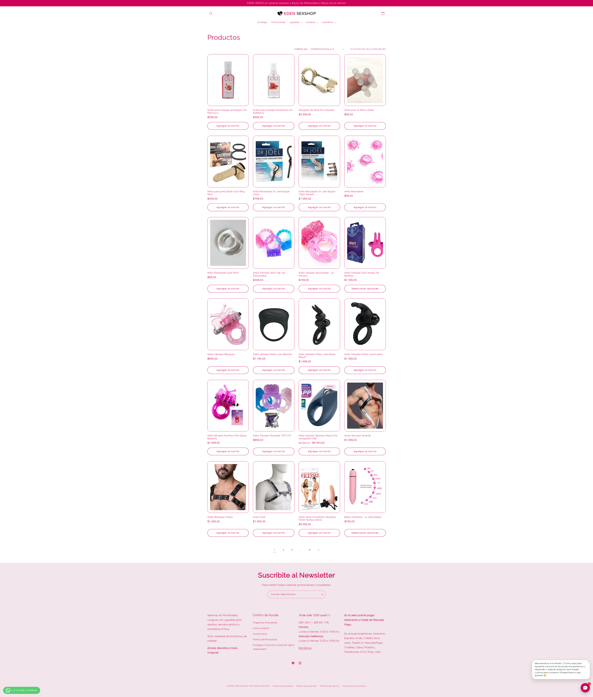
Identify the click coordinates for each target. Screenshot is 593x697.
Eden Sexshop (241, 686)
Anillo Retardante (354, 191)
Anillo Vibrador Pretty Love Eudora (363, 354)
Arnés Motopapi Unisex (220, 517)
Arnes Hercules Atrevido (357, 435)
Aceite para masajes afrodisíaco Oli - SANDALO (273, 111)
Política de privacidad (306, 686)
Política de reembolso (283, 686)
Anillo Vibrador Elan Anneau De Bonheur (361, 274)
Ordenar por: (301, 49)
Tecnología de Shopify (259, 686)
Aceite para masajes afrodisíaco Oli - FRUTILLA (227, 111)
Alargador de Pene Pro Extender (316, 110)
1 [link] (274, 549)
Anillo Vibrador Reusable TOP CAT (272, 435)
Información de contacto (354, 686)
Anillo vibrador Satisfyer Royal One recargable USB (318, 437)
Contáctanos (260, 634)
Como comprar (261, 628)
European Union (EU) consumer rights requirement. (273, 647)
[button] (210, 13)
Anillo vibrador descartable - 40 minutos (316, 274)
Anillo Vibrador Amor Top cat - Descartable (270, 274)
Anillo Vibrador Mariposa (221, 354)
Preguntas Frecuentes (265, 622)
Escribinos (305, 648)
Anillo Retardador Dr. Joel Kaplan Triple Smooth (317, 193)
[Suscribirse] (322, 594)
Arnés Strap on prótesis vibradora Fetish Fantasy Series (317, 518)
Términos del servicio (329, 686)
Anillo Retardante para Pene (223, 273)
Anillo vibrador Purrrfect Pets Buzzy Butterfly (227, 437)
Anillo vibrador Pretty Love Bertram (272, 354)
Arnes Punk (259, 517)
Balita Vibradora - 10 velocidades (362, 517)
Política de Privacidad (265, 639)
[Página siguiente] (318, 550)
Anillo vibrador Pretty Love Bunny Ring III (317, 355)
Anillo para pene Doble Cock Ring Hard (226, 193)
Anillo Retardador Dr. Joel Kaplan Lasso (271, 193)
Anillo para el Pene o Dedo (359, 110)
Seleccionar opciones (365, 288)
